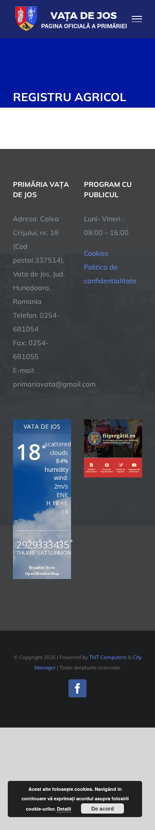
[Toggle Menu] (137, 19)
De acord (102, 808)
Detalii (64, 808)
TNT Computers (108, 657)
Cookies (96, 253)
